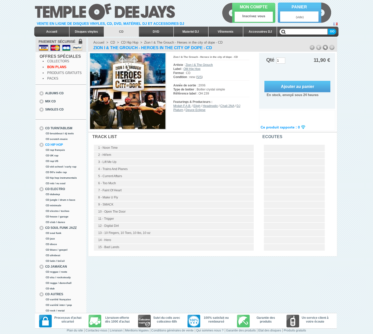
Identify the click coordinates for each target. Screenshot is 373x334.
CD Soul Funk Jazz (61, 228)
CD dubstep (53, 194)
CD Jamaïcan (56, 266)
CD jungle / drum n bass (60, 199)
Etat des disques (269, 330)
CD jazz (50, 238)
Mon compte (254, 7)
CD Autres (54, 294)
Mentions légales (137, 330)
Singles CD (54, 109)
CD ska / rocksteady (58, 277)
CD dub (50, 288)
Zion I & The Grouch (199, 65)
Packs (52, 78)
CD (121, 31)
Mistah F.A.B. (182, 106)
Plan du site (75, 330)
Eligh (196, 106)
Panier (299, 7)
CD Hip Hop (54, 144)
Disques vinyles (86, 31)
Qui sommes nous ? (210, 330)
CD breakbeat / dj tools (60, 133)
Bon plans (56, 67)
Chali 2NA (227, 106)
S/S (199, 77)
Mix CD (50, 101)
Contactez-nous (96, 330)
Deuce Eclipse (195, 110)
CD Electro (55, 189)
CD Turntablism (58, 128)
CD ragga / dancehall (59, 283)
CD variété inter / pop (59, 305)
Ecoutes (272, 137)
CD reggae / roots (56, 271)
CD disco (51, 244)
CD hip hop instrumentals (61, 177)
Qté (270, 60)
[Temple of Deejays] (106, 11)
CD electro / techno (57, 211)
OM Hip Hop (191, 69)
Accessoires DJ (260, 31)
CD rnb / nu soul (55, 183)
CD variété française (58, 299)
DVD (156, 31)
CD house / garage (57, 216)
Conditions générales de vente (172, 330)
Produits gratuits (64, 73)
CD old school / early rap (61, 166)
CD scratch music (57, 139)
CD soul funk (53, 233)
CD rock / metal (55, 310)
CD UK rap (52, 155)
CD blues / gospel (56, 249)
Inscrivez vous (253, 16)
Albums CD (54, 93)
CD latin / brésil (55, 260)
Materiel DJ (190, 31)
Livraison (116, 330)
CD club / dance (55, 222)
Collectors (58, 61)
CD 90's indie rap (56, 172)
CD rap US (52, 161)
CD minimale (53, 205)
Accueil (51, 31)
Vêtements (225, 31)
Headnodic (210, 106)
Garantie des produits (241, 330)
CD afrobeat (53, 255)
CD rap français (55, 150)
